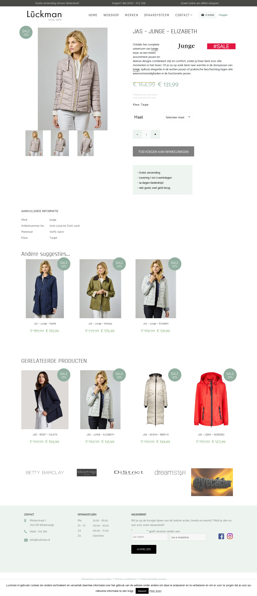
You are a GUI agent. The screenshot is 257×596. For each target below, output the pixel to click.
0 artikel (209, 15)
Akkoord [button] (142, 591)
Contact (182, 15)
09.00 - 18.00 (101, 525)
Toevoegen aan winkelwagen (163, 151)
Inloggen (223, 15)
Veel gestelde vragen (153, 578)
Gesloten (98, 535)
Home (93, 15)
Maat (138, 116)
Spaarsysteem (157, 15)
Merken (131, 15)
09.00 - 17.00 (101, 530)
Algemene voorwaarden (96, 578)
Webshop (111, 15)
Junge (154, 48)
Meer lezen (155, 590)
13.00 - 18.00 (100, 520)
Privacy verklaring (126, 578)
